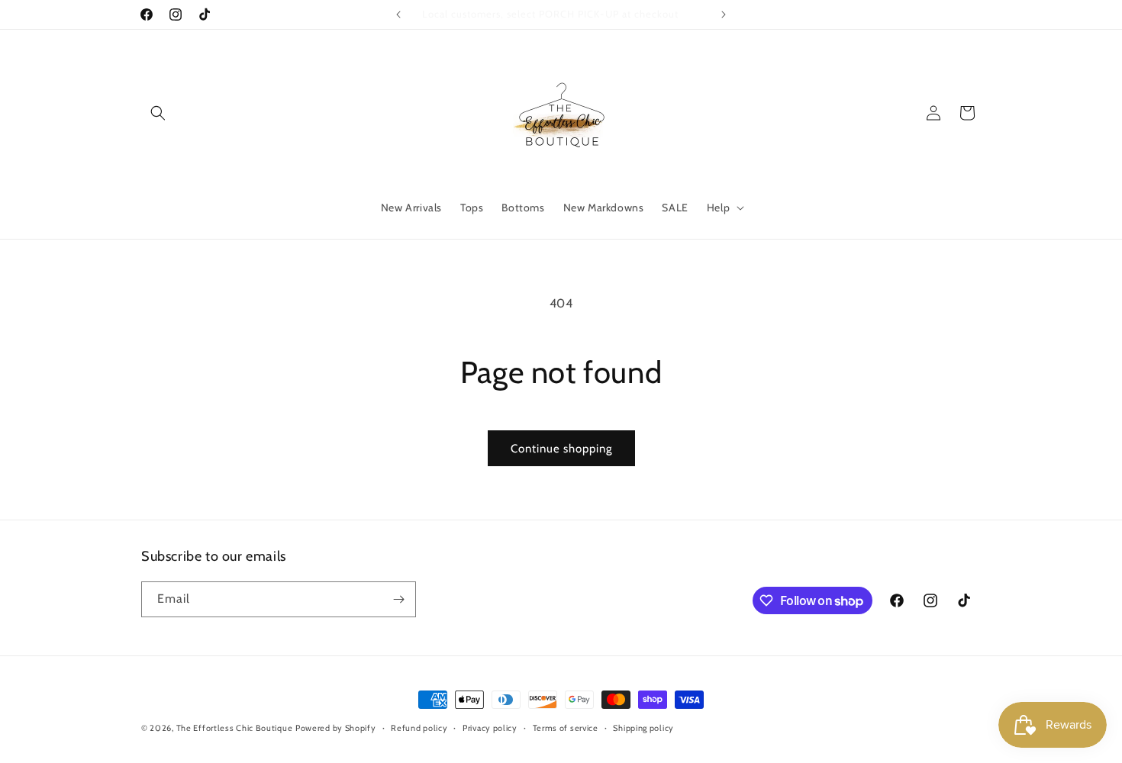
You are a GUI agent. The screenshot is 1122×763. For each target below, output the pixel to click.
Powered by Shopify (335, 728)
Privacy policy (490, 728)
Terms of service (565, 728)
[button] (158, 113)
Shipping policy (643, 728)
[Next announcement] (723, 14)
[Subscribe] (398, 599)
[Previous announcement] (398, 14)
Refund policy (419, 728)
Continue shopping (561, 449)
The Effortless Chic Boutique (234, 728)
